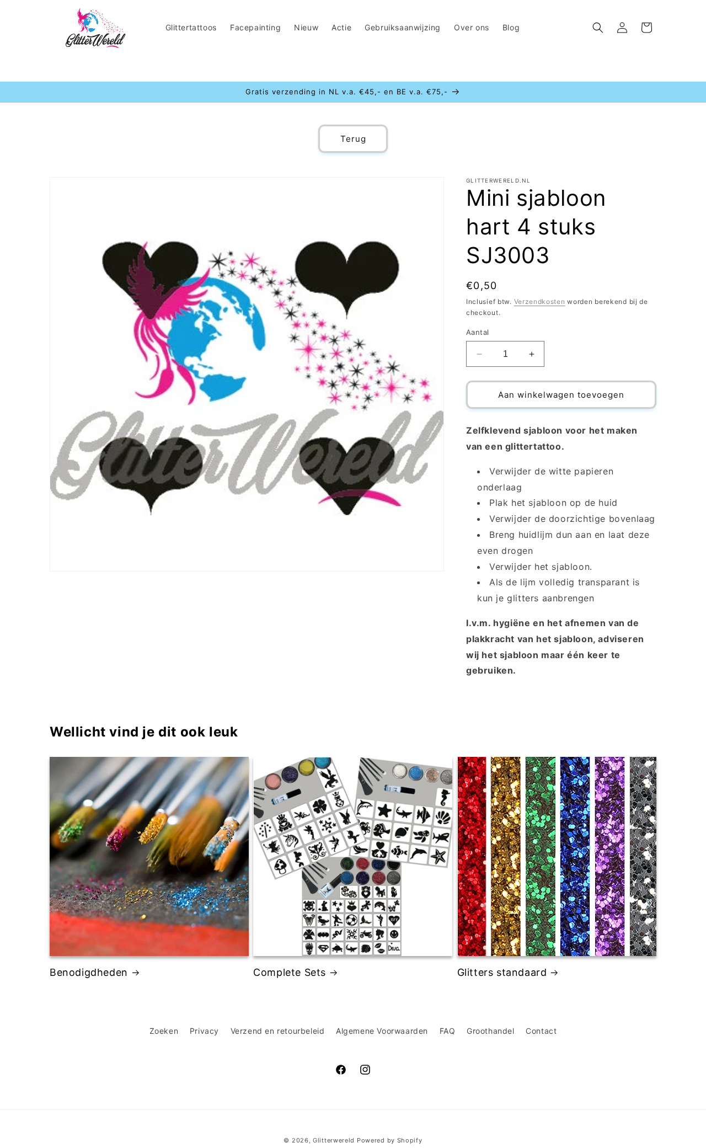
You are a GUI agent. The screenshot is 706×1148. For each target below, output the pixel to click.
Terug (353, 139)
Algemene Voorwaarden (382, 1030)
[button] (598, 27)
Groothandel (491, 1030)
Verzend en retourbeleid (278, 1030)
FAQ (448, 1030)
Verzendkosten (539, 301)
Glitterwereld (334, 1140)
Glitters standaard (502, 972)
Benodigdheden (89, 972)
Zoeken (164, 1030)
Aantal (477, 332)
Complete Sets (289, 972)
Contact (541, 1030)
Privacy (204, 1030)
